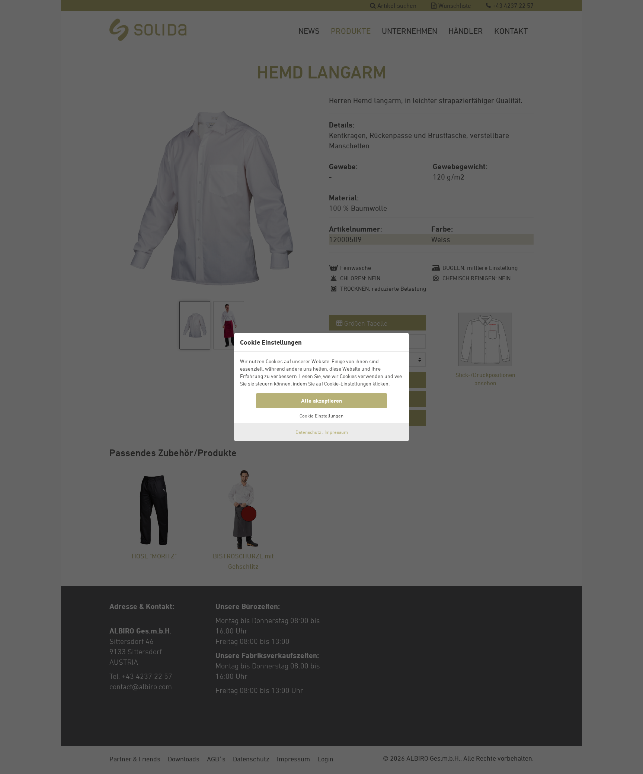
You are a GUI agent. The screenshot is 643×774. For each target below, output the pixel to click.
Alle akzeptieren (321, 400)
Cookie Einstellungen (321, 416)
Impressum (336, 432)
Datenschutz (308, 432)
